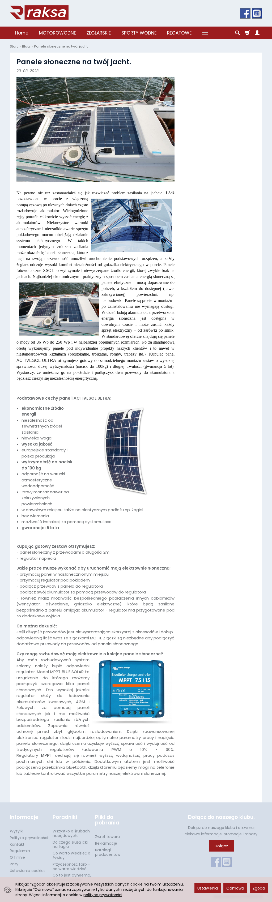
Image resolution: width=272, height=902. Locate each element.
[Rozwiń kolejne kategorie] (205, 33)
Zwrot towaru (107, 836)
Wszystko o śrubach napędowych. (71, 833)
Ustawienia (207, 888)
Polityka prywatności (29, 837)
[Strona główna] (39, 12)
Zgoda (259, 888)
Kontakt (17, 844)
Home (21, 33)
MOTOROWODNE (57, 33)
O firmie (17, 857)
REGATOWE (179, 33)
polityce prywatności (102, 894)
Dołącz (221, 846)
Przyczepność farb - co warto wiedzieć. (71, 866)
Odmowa (235, 888)
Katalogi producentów (107, 852)
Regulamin (20, 850)
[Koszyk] (247, 33)
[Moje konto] (257, 33)
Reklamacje (106, 843)
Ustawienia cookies (27, 870)
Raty (14, 864)
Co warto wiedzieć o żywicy (71, 855)
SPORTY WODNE (138, 33)
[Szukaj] (237, 33)
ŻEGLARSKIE (99, 33)
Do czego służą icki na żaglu (70, 844)
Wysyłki (16, 831)
